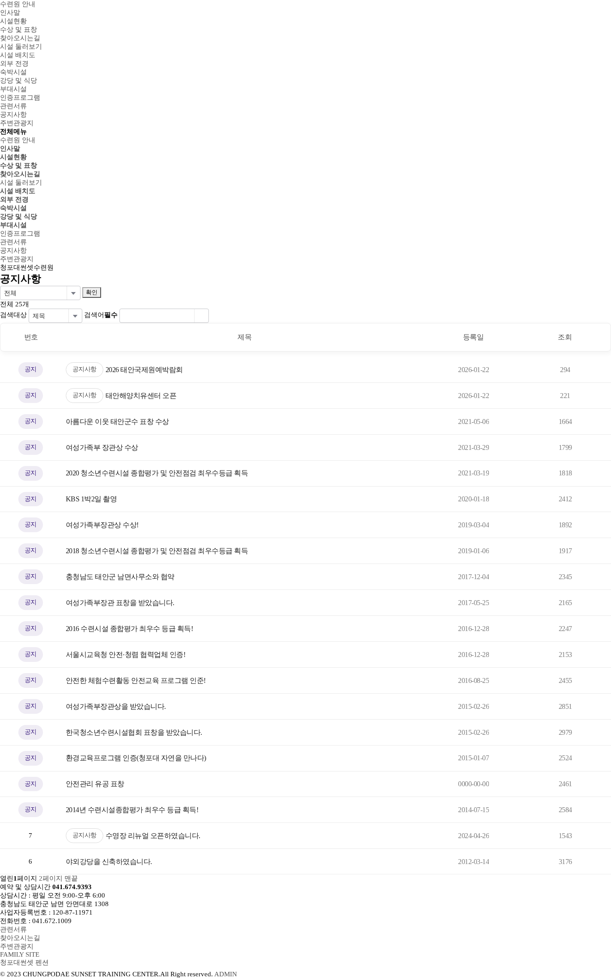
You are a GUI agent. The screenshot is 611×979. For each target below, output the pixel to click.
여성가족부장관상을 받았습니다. (116, 706)
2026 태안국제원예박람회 (144, 369)
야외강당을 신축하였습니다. (109, 861)
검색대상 (13, 314)
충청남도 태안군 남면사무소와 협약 (120, 577)
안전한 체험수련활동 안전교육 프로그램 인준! (136, 680)
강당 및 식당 (18, 216)
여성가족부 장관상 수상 (102, 447)
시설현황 (13, 157)
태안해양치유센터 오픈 (141, 395)
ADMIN (225, 974)
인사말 (10, 148)
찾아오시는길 (20, 174)
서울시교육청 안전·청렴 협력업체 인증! (126, 654)
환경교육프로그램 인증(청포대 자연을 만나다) (136, 758)
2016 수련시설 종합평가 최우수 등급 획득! (129, 628)
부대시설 (13, 225)
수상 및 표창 (18, 165)
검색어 (101, 314)
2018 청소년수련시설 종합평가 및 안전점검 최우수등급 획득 (157, 551)
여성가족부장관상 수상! (102, 525)
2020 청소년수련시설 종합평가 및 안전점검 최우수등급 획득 (157, 473)
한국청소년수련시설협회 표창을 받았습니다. (134, 732)
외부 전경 (14, 199)
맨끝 (71, 878)
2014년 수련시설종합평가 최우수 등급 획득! (132, 810)
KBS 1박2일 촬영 (91, 499)
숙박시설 (13, 208)
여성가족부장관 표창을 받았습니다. (120, 602)
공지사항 (84, 369)
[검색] (201, 315)
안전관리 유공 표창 (95, 784)
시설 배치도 (17, 191)
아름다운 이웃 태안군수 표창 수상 (117, 421)
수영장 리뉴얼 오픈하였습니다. (153, 835)
